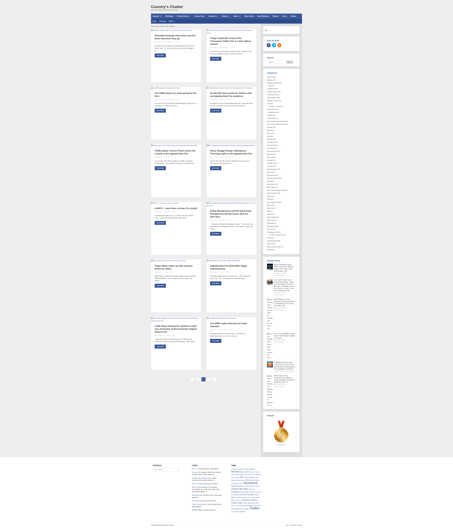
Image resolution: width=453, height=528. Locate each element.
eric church (239, 483)
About (171, 21)
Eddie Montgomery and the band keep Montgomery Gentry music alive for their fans (230, 214)
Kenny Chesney (247, 495)
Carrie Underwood (237, 474)
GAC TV (195, 484)
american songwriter (237, 469)
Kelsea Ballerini (235, 494)
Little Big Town (271, 163)
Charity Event (182, 16)
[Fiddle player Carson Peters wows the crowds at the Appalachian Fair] (174, 145)
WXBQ (269, 250)
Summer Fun (271, 226)
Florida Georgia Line (238, 486)
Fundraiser (270, 142)
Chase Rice (247, 474)
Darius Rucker (241, 480)
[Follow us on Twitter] (274, 45)
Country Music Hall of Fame (276, 121)
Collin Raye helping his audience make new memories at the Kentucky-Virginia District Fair (176, 329)
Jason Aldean (244, 492)
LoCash (253, 497)
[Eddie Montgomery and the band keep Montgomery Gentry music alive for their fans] (231, 206)
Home (154, 21)
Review (276, 16)
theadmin (159, 42)
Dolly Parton (250, 480)
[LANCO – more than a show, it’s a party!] (164, 203)
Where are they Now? (274, 247)
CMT (268, 104)
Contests (212, 16)
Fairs (268, 136)
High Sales (270, 154)
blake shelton (244, 472)
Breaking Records (273, 83)
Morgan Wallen (237, 503)
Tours (284, 16)
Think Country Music (199, 504)
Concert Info (199, 16)
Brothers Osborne (255, 472)
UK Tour (269, 238)
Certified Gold (271, 89)
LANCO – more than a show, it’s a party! (176, 208)
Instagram (235, 492)
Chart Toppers (271, 97)
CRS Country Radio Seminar (276, 124)
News (236, 16)
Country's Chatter (167, 7)
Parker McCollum (248, 503)
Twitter (255, 508)
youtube (242, 511)
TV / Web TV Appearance (276, 235)
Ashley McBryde (250, 469)
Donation (270, 127)
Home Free (252, 489)
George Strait (271, 145)
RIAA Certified (271, 217)
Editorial (269, 130)
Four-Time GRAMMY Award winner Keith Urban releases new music (284, 336)
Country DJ (196, 472)
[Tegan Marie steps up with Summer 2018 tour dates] (168, 261)
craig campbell (249, 477)
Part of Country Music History (276, 190)
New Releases (263, 16)
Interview (270, 160)
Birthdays (169, 16)
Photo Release (272, 193)
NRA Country (271, 187)
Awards (156, 16)
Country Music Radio (200, 478)
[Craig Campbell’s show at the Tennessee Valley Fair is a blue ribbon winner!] (231, 33)
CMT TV (195, 469)
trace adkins (245, 509)
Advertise (162, 21)
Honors (269, 157)
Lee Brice (239, 497)
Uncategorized (271, 241)
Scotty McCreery (251, 505)
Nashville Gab (197, 495)
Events (224, 16)
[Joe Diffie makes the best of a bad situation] (221, 318)
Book (270, 85)
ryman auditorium (240, 505)
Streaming (270, 223)
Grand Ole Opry (272, 151)
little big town (246, 497)
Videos (293, 16)
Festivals (270, 139)
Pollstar (269, 199)
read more (160, 55)
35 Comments (280, 294)
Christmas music (272, 101)
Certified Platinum (272, 92)
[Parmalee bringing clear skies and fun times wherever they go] (172, 30)
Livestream (270, 166)
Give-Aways (271, 148)
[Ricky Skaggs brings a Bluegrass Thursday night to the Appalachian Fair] (231, 145)
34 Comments (290, 371)
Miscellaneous (271, 169)
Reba (269, 211)
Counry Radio (271, 118)
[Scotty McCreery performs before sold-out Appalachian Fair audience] (230, 88)
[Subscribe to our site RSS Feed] (279, 45)
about (300, 525)
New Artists (249, 16)
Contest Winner (272, 112)
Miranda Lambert (250, 500)
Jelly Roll (252, 492)
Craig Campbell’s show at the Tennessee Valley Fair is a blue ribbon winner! (230, 41)
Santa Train (270, 220)
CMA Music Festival (274, 106)
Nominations (271, 184)
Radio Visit (270, 208)
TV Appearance (272, 232)
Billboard (235, 472)
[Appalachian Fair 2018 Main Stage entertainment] (223, 261)
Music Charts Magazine (201, 487)
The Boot (195, 501)
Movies (269, 172)
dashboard (293, 525)
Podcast (269, 196)
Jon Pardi (258, 492)
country (214, 330)
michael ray (239, 500)
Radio (269, 205)
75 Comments (280, 275)
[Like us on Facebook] (269, 45)
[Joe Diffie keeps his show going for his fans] (166, 88)
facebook (251, 483)
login (287, 525)
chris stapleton (256, 474)
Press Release (271, 202)
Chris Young (235, 477)
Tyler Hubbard (235, 511)
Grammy (256, 486)
